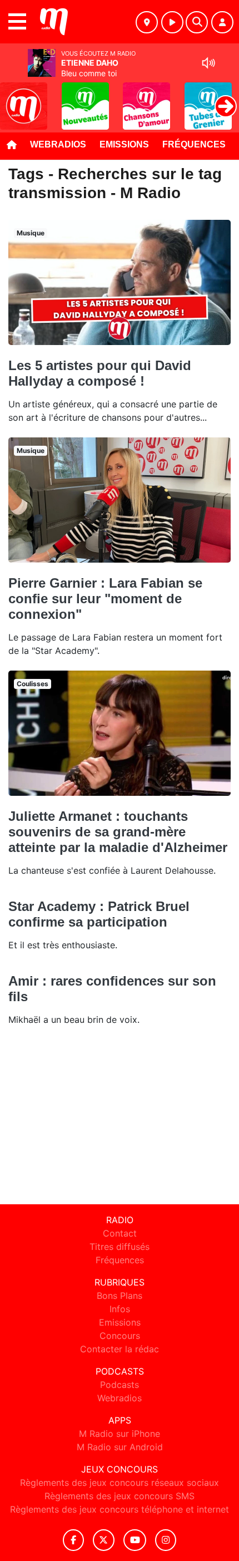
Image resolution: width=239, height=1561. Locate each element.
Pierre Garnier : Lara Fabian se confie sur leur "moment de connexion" (105, 598)
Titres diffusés (119, 1246)
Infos (119, 1308)
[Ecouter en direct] (172, 22)
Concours (119, 1335)
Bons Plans (119, 1295)
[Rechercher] (197, 22)
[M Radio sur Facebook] (73, 1540)
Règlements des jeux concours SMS (119, 1495)
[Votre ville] (147, 22)
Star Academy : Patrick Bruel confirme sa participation (99, 914)
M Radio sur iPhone (119, 1433)
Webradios (58, 144)
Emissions (124, 144)
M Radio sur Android (120, 1446)
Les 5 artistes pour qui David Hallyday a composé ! (99, 373)
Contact (120, 1233)
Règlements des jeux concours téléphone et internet (119, 1509)
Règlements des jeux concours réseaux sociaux (119, 1482)
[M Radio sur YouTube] (134, 1540)
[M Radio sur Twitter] (103, 1540)
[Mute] (208, 63)
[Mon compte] (222, 22)
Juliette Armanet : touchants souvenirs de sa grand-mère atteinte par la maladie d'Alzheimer (117, 832)
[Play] (14, 98)
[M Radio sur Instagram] (165, 1540)
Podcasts (119, 1384)
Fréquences (194, 144)
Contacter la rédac (119, 1349)
